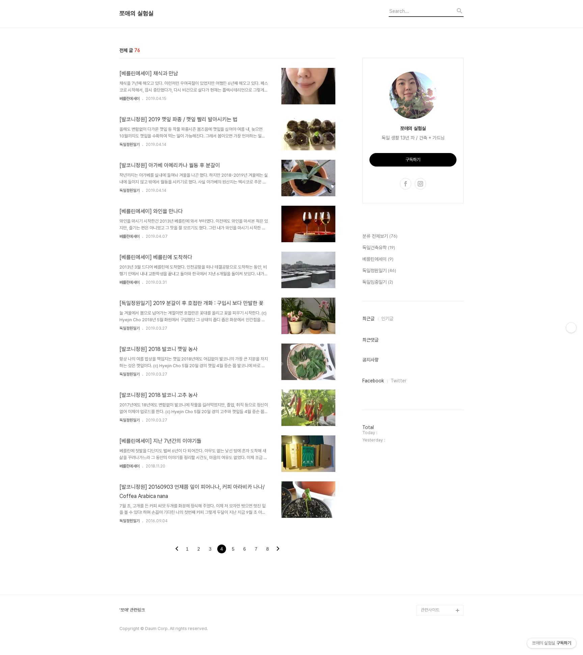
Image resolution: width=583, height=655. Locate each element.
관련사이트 (430, 609)
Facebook (373, 380)
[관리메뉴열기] (571, 328)
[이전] (177, 549)
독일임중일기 (377, 282)
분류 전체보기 (379, 236)
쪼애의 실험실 (136, 13)
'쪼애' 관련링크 (132, 610)
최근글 (368, 318)
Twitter (399, 380)
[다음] (278, 549)
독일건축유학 (378, 247)
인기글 (387, 318)
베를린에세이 (129, 98)
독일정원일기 (129, 144)
